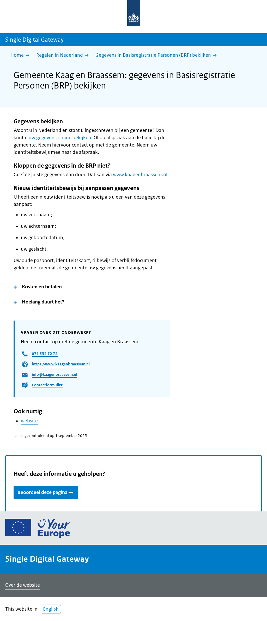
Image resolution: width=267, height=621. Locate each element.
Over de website (22, 585)
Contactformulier (47, 384)
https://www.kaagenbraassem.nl (61, 364)
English (51, 609)
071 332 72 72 (45, 353)
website (29, 421)
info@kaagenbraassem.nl (54, 374)
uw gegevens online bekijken (60, 138)
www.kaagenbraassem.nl (140, 175)
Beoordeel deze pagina (42, 492)
